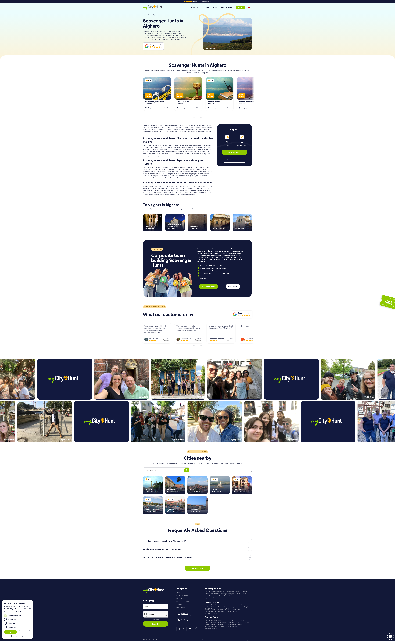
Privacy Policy (155, 619)
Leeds (238, 591)
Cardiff (238, 594)
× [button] (30, 602)
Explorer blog (180, 598)
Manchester (215, 594)
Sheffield (214, 607)
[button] (17, 636)
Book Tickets (236, 152)
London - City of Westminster (214, 591)
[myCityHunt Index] (155, 7)
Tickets (178, 592)
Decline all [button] (24, 632)
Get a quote (232, 286)
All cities (249, 472)
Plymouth (208, 598)
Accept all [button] (10, 632)
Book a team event (209, 286)
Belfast (244, 594)
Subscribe (155, 624)
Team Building (226, 7)
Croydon (247, 607)
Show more (199, 568)
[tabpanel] (227, 140)
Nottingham (223, 596)
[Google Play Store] (184, 620)
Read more (22, 611)
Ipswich (215, 596)
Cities (207, 7)
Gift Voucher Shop (182, 595)
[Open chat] (390, 636)
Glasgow (244, 591)
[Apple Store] (184, 614)
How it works (196, 7)
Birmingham (230, 591)
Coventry (233, 609)
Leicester (208, 596)
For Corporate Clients (234, 160)
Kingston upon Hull (219, 598)
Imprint (241, 640)
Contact (179, 604)
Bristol (207, 594)
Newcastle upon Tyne (236, 596)
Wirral (227, 609)
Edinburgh (223, 594)
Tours (215, 7)
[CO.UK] (249, 7)
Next (201, 115)
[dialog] (17, 619)
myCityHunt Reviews (183, 601)
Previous (194, 115)
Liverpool (231, 594)
